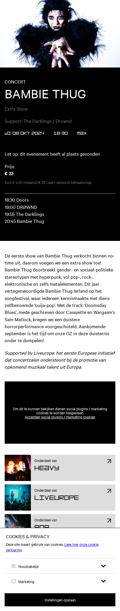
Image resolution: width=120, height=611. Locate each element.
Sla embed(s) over (86, 367)
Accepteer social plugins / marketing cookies (60, 417)
